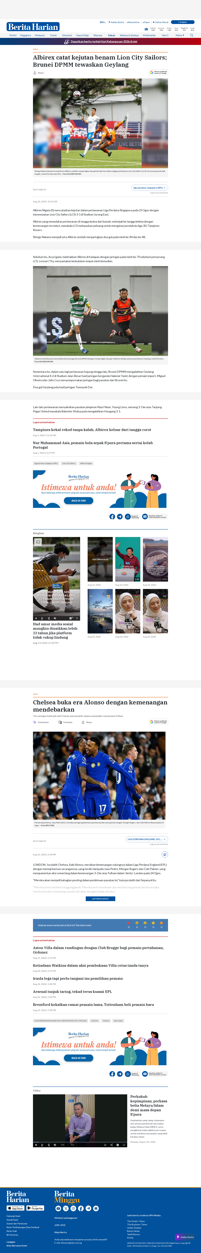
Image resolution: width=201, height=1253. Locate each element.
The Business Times (137, 1224)
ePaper (146, 22)
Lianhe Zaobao (134, 1227)
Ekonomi (67, 35)
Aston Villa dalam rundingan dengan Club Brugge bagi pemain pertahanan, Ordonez (98, 950)
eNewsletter (133, 22)
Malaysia (40, 35)
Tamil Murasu (133, 1234)
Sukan (111, 35)
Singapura (25, 35)
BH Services (12, 1234)
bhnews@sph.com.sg (71, 1242)
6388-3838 (59, 1225)
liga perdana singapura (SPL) (46, 463)
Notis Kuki (12, 1231)
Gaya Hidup (82, 35)
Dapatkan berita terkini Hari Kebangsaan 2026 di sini (104, 41)
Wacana (97, 35)
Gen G (165, 35)
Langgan (183, 22)
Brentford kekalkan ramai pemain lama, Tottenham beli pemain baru (93, 1004)
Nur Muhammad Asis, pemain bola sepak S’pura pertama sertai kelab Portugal (93, 445)
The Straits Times (136, 1221)
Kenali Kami (12, 1219)
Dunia (53, 35)
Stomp (130, 1237)
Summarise (44, 722)
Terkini (12, 35)
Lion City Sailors (69, 463)
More (179, 35)
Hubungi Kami (13, 1216)
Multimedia (149, 35)
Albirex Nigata (86, 463)
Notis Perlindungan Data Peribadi (23, 1227)
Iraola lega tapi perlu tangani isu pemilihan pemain (78, 978)
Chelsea (94, 1021)
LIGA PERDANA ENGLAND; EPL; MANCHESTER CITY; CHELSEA (61, 1021)
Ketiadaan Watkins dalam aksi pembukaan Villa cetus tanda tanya (90, 965)
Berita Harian (133, 1231)
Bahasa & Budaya (129, 35)
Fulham (106, 1021)
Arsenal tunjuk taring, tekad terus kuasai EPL (72, 991)
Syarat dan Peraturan (17, 1223)
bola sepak (118, 1021)
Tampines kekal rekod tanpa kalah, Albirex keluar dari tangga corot (92, 430)
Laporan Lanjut (100, 899)
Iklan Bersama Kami (17, 1245)
